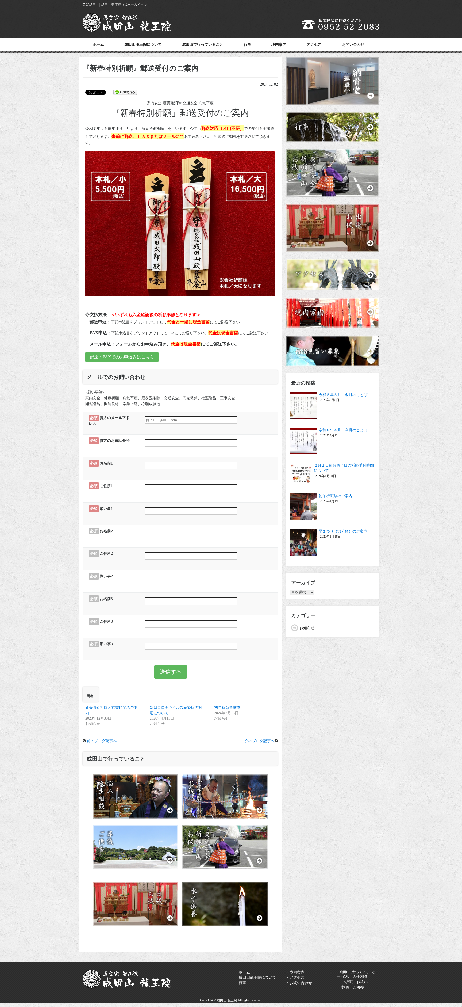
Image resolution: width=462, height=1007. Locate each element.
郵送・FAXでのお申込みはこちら (122, 357)
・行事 (240, 983)
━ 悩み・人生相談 (352, 977)
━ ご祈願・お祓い (352, 982)
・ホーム (242, 972)
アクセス (314, 45)
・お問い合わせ (299, 983)
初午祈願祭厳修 (227, 708)
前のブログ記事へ (102, 741)
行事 (247, 45)
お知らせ (306, 628)
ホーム (98, 45)
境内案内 (278, 45)
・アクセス (295, 977)
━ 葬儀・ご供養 (350, 987)
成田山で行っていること (202, 45)
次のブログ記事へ (260, 741)
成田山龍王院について (143, 45)
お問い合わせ (353, 45)
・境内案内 (295, 972)
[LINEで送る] (125, 92)
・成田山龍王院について (255, 977)
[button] (180, 223)
